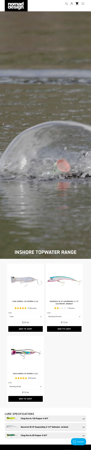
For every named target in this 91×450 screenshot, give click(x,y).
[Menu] (83, 3)
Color (10, 313)
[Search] (66, 3)
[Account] (71, 3)
